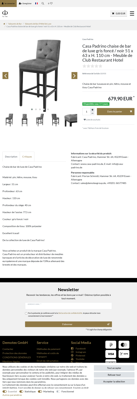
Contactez (8, 349)
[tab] (11, 156)
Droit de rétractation (47, 360)
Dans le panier (114, 111)
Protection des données (15, 353)
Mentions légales (11, 361)
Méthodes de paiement (48, 349)
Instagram (81, 352)
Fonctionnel (67, 391)
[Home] (4, 24)
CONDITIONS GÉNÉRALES (17, 357)
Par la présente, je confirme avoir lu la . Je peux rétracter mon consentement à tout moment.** (64, 314)
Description (11, 156)
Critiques (27, 156)
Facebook (81, 348)
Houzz (79, 362)
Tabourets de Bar (15, 24)
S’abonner (67, 324)
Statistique (30, 391)
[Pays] (36, 3)
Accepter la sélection (114, 381)
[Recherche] (43, 3)
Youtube (80, 359)
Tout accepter (114, 368)
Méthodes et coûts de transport (48, 355)
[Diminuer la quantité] (92, 113)
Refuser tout (114, 374)
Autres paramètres (12, 395)
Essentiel (12, 391)
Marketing (48, 391)
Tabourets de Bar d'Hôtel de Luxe (38, 24)
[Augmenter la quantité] (92, 110)
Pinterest (80, 355)
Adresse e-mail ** (34, 304)
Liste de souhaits (93, 119)
